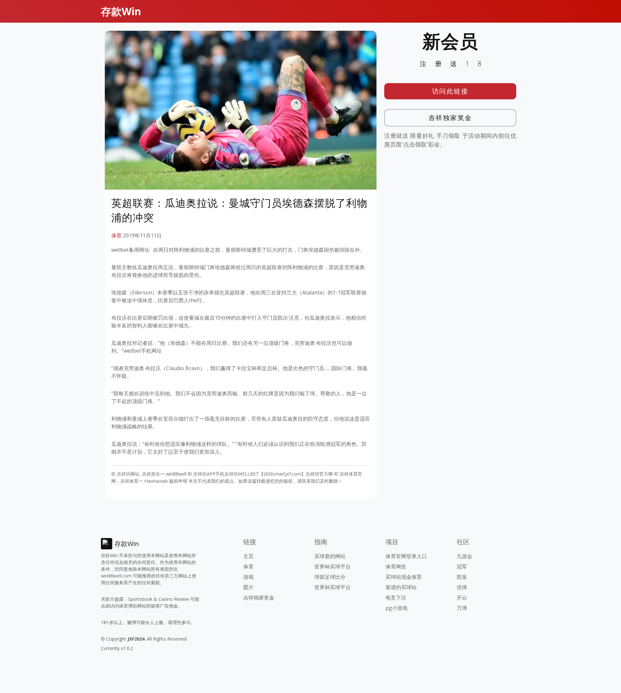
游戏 (248, 576)
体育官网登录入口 (406, 556)
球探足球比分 (329, 576)
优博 (462, 587)
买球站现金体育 (404, 576)
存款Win (121, 11)
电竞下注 (396, 597)
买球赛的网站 (329, 556)
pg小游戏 (397, 607)
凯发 (462, 576)
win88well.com (116, 576)
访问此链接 (450, 91)
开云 (462, 597)
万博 (462, 607)
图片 (248, 587)
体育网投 (396, 566)
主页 (248, 556)
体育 (116, 235)
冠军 (462, 566)
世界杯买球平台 (332, 566)
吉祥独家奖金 (450, 117)
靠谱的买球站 (401, 587)
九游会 (464, 556)
